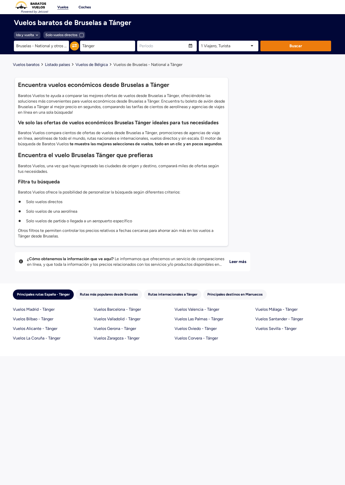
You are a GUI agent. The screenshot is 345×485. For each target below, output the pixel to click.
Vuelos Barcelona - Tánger (117, 309)
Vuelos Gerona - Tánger (115, 328)
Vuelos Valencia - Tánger (197, 309)
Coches (85, 7)
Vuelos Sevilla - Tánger (276, 328)
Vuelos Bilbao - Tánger (33, 319)
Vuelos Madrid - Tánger (34, 309)
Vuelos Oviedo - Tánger (196, 328)
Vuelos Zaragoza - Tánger (116, 338)
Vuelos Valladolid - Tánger (117, 319)
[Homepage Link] (30, 5)
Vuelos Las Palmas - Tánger (199, 319)
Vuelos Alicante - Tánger (35, 328)
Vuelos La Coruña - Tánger (36, 338)
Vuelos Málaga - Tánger (276, 309)
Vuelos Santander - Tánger (279, 319)
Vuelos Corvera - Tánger (196, 338)
